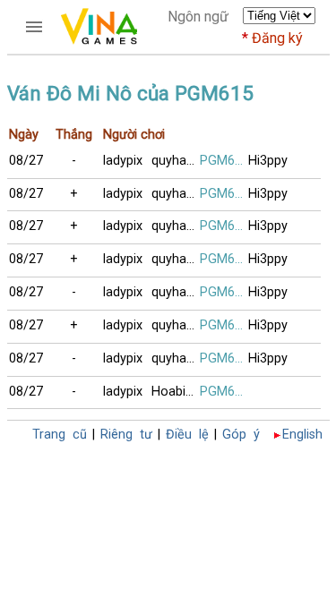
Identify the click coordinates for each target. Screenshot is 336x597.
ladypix (122, 160)
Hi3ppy (268, 160)
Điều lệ (187, 434)
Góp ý (241, 434)
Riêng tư (126, 434)
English (302, 434)
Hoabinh (175, 391)
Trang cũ (59, 434)
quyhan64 (175, 160)
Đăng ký (277, 38)
